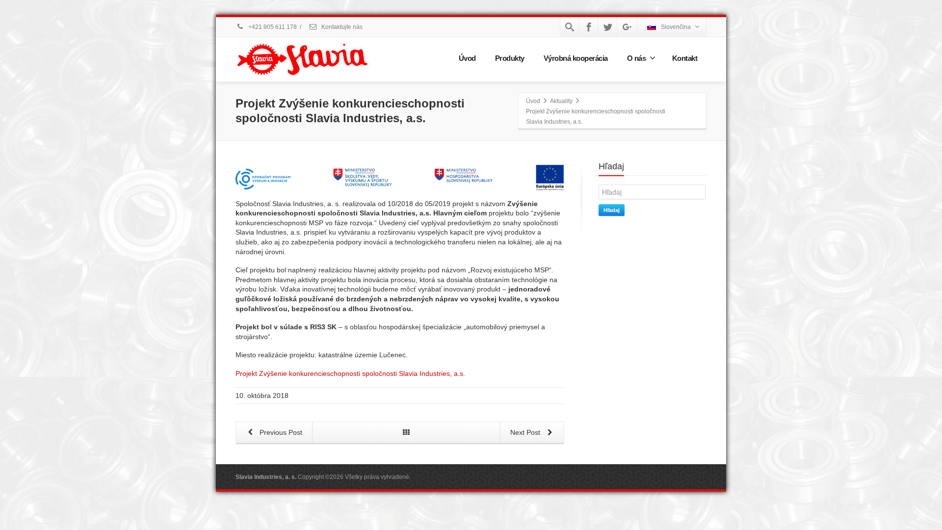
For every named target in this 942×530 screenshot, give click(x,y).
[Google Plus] (627, 27)
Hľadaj (611, 209)
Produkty (509, 58)
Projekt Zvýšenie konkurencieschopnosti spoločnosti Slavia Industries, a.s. (350, 373)
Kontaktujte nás (341, 27)
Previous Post (280, 432)
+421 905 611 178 (272, 27)
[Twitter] (608, 27)
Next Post (526, 432)
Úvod (467, 58)
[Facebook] (589, 27)
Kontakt (685, 58)
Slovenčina (676, 27)
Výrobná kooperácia (576, 58)
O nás (636, 58)
